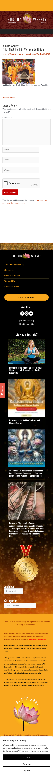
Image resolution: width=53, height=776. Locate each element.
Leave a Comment (9, 54)
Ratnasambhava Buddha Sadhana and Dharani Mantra (24, 421)
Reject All (26, 771)
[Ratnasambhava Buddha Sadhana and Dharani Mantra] (26, 398)
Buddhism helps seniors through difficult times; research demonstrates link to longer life (25, 370)
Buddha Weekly (22, 661)
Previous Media (7, 98)
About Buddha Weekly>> (37, 639)
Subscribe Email (11, 287)
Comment (7, 118)
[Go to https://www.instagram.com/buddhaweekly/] (26, 313)
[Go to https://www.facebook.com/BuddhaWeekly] (22, 313)
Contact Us (9, 270)
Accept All (26, 757)
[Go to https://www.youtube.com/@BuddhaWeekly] (31, 313)
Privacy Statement (12, 276)
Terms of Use (10, 281)
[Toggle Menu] (50, 32)
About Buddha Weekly (14, 265)
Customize (26, 764)
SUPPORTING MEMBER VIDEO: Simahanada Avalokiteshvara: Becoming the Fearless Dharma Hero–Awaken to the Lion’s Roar (26, 473)
